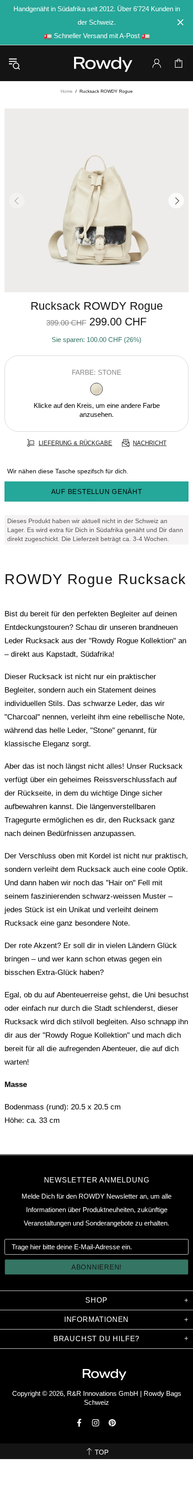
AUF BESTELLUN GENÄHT (96, 491)
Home (67, 91)
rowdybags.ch (96, 64)
